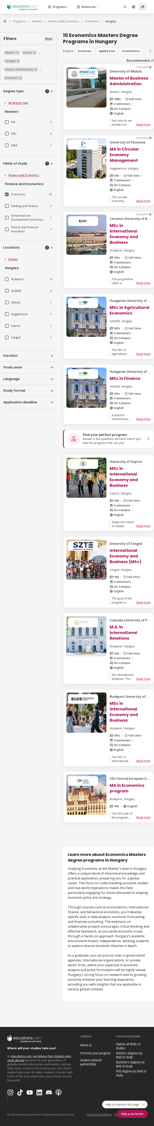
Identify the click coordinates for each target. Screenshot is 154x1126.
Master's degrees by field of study (129, 1055)
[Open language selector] (133, 6)
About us (86, 1045)
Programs (59, 7)
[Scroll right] (150, 51)
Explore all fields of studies (128, 1046)
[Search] (124, 6)
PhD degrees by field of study (131, 1073)
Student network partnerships (91, 1062)
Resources (89, 7)
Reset (49, 38)
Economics (85, 51)
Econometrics (131, 51)
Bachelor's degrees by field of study (130, 1064)
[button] (12, 52)
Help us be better (132, 1114)
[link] (110, 21)
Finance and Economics (23, 175)
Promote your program (95, 1053)
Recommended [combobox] (138, 60)
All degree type (18, 103)
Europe (13, 259)
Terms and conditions (99, 1114)
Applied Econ (107, 51)
